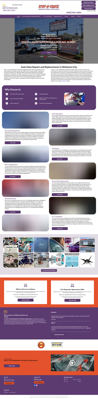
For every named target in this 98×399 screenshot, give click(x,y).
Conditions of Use (47, 396)
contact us (64, 81)
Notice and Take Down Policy (55, 396)
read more (88, 328)
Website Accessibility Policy (64, 396)
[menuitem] (18, 16)
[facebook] (35, 385)
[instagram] (37, 385)
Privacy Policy (32, 396)
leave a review (30, 322)
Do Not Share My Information (40, 396)
